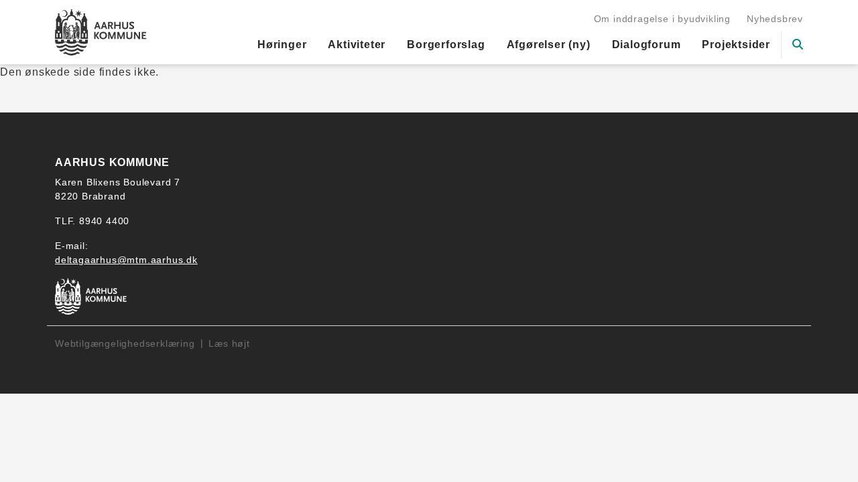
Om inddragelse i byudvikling (662, 18)
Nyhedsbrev (775, 18)
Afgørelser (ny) (549, 44)
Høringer (281, 44)
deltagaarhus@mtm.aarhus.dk (126, 259)
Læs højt (228, 343)
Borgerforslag (446, 44)
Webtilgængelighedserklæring (125, 343)
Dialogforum (646, 44)
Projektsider (736, 44)
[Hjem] (101, 32)
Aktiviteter (356, 44)
